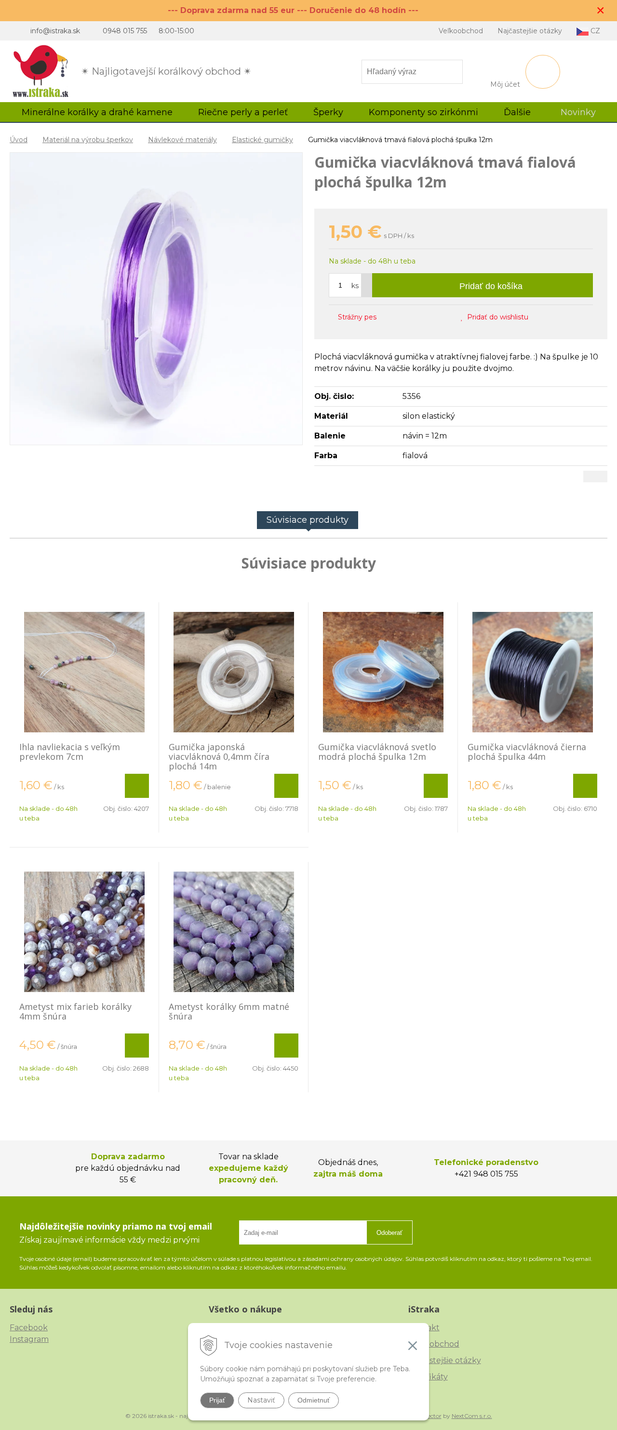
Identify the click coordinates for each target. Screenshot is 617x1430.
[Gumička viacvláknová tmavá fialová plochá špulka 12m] (156, 298)
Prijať (217, 1400)
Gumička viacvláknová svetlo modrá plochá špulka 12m (377, 751)
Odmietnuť (313, 1400)
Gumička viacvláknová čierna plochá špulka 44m (527, 751)
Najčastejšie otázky (529, 30)
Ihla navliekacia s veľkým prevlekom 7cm (69, 751)
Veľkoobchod (461, 30)
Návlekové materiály (182, 139)
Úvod (18, 139)
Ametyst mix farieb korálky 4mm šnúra (75, 1011)
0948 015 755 (125, 30)
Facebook (29, 1327)
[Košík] (542, 72)
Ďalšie (518, 112)
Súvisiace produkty (308, 520)
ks (355, 285)
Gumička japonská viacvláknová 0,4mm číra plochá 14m (219, 756)
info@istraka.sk (55, 30)
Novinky (578, 112)
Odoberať (389, 1232)
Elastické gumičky (262, 139)
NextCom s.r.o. (472, 1415)
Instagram (29, 1339)
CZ (594, 30)
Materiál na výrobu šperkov (87, 139)
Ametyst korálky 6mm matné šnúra (229, 1011)
